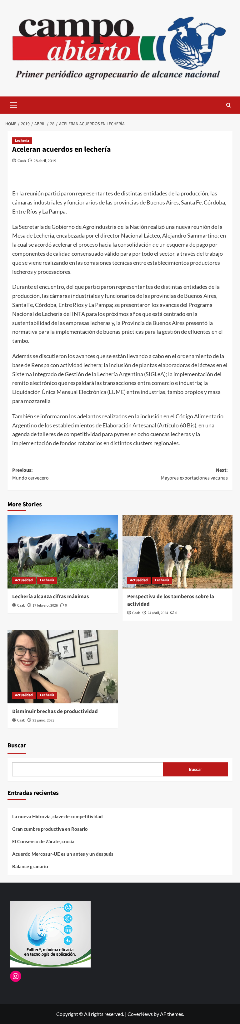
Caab (22, 160)
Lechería (22, 140)
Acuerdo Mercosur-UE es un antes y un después (62, 854)
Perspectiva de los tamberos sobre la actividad (170, 600)
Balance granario (30, 866)
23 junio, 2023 (43, 720)
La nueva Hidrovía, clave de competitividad (57, 816)
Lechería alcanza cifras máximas (50, 596)
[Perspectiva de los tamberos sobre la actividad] (177, 551)
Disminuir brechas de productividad (55, 711)
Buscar (17, 745)
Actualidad (24, 580)
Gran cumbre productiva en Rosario (50, 829)
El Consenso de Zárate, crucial (44, 841)
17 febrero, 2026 (45, 605)
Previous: (30, 474)
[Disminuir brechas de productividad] (63, 666)
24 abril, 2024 (158, 613)
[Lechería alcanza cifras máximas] (63, 551)
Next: (194, 474)
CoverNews (140, 1014)
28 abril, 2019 (44, 160)
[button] (14, 104)
